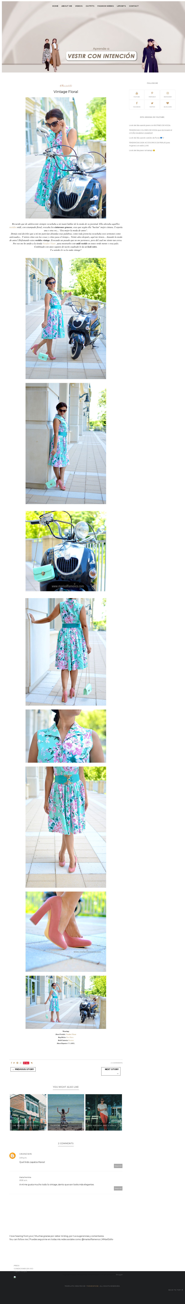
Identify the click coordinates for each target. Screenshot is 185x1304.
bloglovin (168, 107)
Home (55, 6)
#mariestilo (66, 86)
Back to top (175, 1290)
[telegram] (17, 1062)
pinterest (152, 97)
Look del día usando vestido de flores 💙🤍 (146, 138)
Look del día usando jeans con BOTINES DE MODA (149, 125)
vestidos (12, 227)
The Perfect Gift (97, 1125)
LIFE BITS (121, 6)
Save (27, 1063)
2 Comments (116, 1063)
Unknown (25, 1154)
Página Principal (20, 1272)
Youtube (137, 97)
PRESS (16, 1266)
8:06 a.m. (23, 1180)
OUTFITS (90, 6)
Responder (118, 1166)
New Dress (69, 1037)
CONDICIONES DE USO (23, 1269)
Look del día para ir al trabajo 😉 (142, 150)
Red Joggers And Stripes (64, 1125)
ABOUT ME (66, 6)
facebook (136, 107)
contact (134, 6)
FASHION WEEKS (106, 6)
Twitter (152, 107)
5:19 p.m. (23, 1158)
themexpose (93, 1286)
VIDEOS (79, 6)
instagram (168, 97)
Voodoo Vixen (49, 243)
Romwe (71, 1040)
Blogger (119, 1275)
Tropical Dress (21, 1125)
